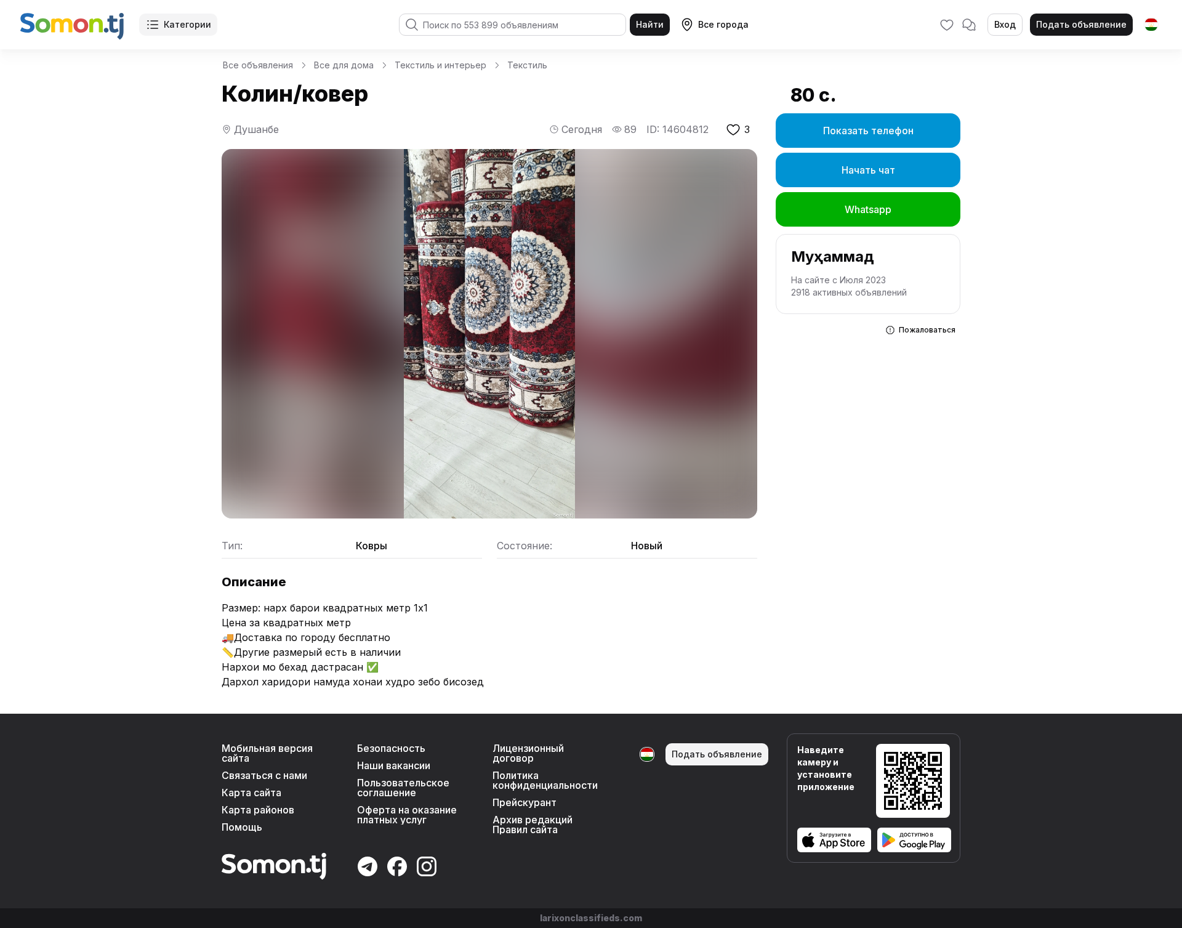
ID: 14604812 (677, 129)
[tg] (1151, 25)
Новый (646, 545)
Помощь (242, 827)
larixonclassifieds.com (591, 918)
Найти (650, 24)
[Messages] (969, 25)
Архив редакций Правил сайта (532, 824)
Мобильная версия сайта (267, 753)
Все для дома (344, 65)
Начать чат (868, 170)
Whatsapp (868, 209)
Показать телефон (868, 130)
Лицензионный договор (528, 753)
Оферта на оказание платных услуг (407, 815)
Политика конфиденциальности (545, 780)
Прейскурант (524, 802)
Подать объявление (1081, 24)
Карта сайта (251, 792)
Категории (187, 24)
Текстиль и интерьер (440, 65)
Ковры (371, 545)
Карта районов (258, 810)
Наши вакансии (393, 765)
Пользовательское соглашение (403, 787)
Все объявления (258, 65)
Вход (1005, 24)
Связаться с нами (264, 775)
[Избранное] (947, 25)
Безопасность (391, 748)
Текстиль (527, 65)
